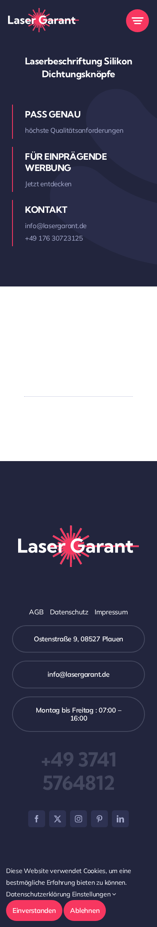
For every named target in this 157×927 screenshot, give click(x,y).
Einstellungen (92, 894)
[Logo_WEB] (43, 11)
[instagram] (78, 818)
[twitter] (57, 818)
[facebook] (36, 818)
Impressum (111, 612)
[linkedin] (120, 818)
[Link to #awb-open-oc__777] (137, 20)
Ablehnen (84, 910)
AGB (36, 612)
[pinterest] (99, 818)
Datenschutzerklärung (38, 894)
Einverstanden (34, 910)
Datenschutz (69, 612)
